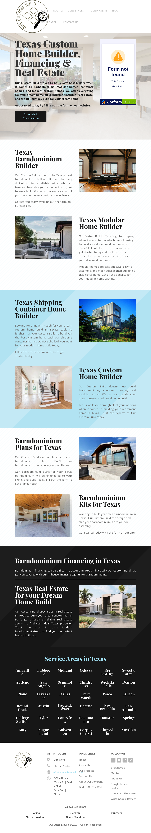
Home (44, 11)
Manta (115, 773)
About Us (58, 11)
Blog (114, 11)
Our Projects (99, 11)
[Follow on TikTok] (125, 760)
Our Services (76, 11)
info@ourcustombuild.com (68, 772)
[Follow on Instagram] (130, 760)
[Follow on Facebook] (113, 760)
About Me (117, 778)
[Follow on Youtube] (119, 760)
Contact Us (70, 22)
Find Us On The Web (90, 787)
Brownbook (118, 767)
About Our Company (91, 781)
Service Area (48, 22)
